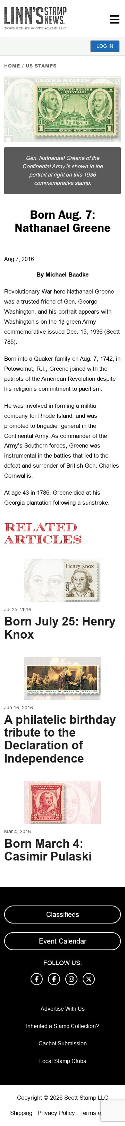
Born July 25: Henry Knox (60, 628)
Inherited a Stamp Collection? (62, 1026)
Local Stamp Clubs (62, 1061)
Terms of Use (97, 1113)
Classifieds (62, 914)
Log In (105, 46)
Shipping (21, 1113)
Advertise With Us (63, 1009)
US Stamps (41, 66)
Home (12, 66)
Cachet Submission (63, 1043)
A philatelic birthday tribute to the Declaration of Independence (60, 739)
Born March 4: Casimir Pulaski (48, 850)
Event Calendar (62, 941)
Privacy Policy (56, 1113)
